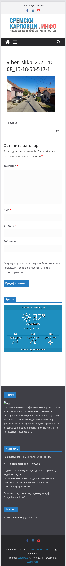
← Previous (10, 123)
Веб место (10, 241)
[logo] (7, 403)
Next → (57, 130)
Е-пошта (10, 225)
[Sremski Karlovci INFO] (7, 42)
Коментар (11, 166)
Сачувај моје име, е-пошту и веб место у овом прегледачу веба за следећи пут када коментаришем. (32, 267)
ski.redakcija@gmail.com (25, 517)
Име (7, 210)
